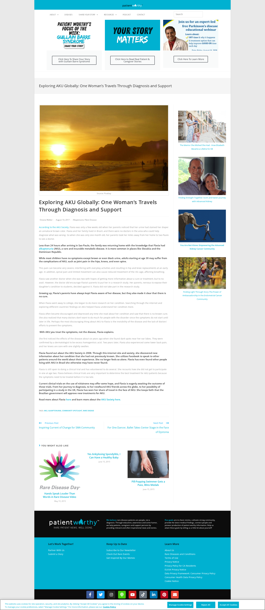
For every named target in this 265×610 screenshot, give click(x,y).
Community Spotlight (72, 410)
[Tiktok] (143, 594)
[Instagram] (111, 594)
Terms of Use (171, 557)
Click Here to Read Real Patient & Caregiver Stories (132, 60)
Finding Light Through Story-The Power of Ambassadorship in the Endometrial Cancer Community (202, 295)
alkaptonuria (46, 248)
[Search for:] (188, 14)
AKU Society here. (111, 399)
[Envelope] (175, 594)
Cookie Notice (172, 581)
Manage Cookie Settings (180, 604)
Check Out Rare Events (118, 554)
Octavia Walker (46, 220)
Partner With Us (56, 550)
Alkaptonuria (78, 220)
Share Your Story (87, 14)
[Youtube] (132, 594)
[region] (132, 604)
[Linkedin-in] (153, 594)
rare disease (88, 410)
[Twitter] (101, 594)
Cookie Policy (109, 606)
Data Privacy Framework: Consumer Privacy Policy (190, 573)
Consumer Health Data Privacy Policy (183, 577)
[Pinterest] (164, 594)
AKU (45, 410)
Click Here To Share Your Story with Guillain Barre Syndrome (74, 60)
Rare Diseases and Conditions (180, 554)
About (53, 14)
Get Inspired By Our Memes (120, 557)
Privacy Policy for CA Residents (180, 565)
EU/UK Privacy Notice (175, 569)
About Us (169, 550)
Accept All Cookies (228, 604)
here (68, 399)
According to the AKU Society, (54, 227)
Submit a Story (55, 554)
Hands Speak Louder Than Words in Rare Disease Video (59, 495)
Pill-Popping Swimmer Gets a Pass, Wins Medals (148, 483)
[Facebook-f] (90, 594)
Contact (141, 14)
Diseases (68, 14)
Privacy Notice (172, 561)
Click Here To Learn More (191, 59)
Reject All (205, 604)
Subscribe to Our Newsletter (121, 550)
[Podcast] (122, 594)
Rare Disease (91, 220)
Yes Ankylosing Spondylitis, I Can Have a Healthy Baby (103, 455)
